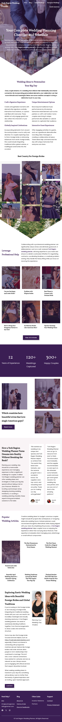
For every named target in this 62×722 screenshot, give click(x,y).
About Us (20, 701)
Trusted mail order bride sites (11, 567)
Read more (8, 427)
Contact (50, 701)
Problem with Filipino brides (28, 292)
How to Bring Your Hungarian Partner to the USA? (10, 328)
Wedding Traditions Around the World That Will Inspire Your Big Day (31, 578)
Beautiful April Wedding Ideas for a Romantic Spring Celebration (11, 578)
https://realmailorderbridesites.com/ (17, 640)
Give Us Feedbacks (23, 707)
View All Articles (31, 338)
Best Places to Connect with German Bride (48, 293)
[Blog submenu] (32, 2)
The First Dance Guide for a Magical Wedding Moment (51, 545)
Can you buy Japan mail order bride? (9, 292)
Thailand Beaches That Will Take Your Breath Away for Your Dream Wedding (51, 578)
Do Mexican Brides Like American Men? (30, 327)
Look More (9, 686)
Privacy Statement (53, 705)
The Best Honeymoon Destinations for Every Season (31, 545)
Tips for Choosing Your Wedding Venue (50, 327)
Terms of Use (21, 704)
